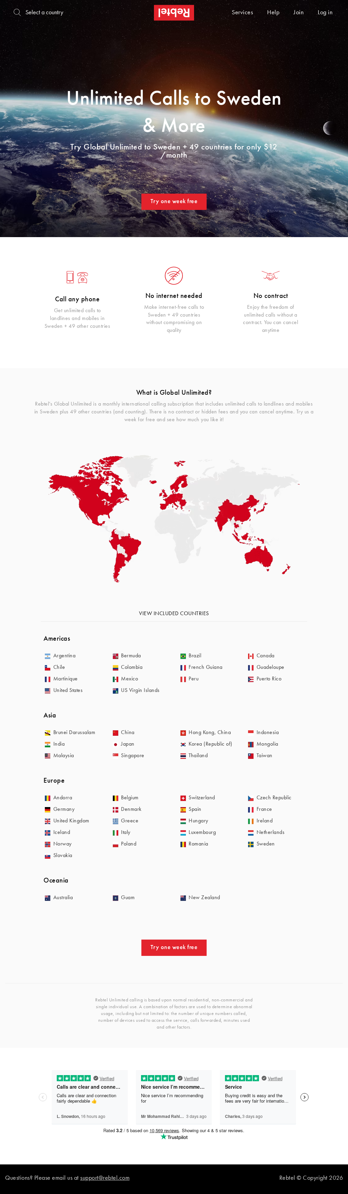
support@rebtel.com (104, 1178)
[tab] (174, 639)
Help (273, 13)
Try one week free (174, 201)
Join (298, 13)
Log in (325, 13)
